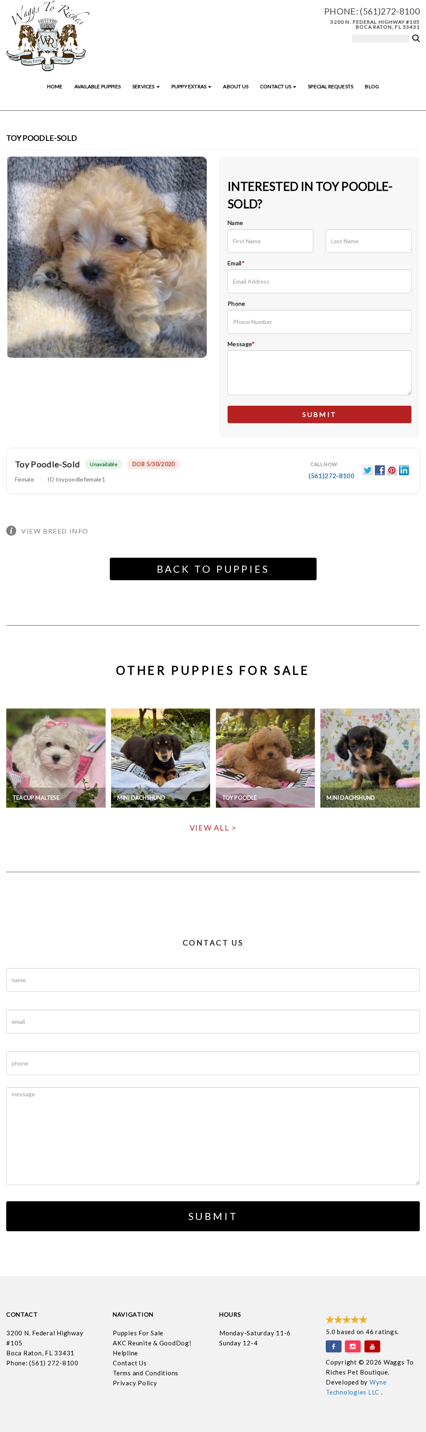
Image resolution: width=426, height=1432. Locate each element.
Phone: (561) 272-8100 (42, 1363)
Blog (372, 86)
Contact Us (276, 86)
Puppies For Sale (138, 1333)
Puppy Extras (189, 86)
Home (55, 86)
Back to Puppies (213, 569)
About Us (235, 86)
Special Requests (330, 86)
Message (241, 343)
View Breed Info (55, 531)
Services (144, 86)
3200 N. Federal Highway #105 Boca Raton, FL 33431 (375, 24)
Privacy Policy (135, 1383)
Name (235, 222)
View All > (213, 827)
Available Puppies (97, 86)
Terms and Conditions (145, 1373)
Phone (236, 303)
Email (236, 263)
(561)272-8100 (390, 11)
